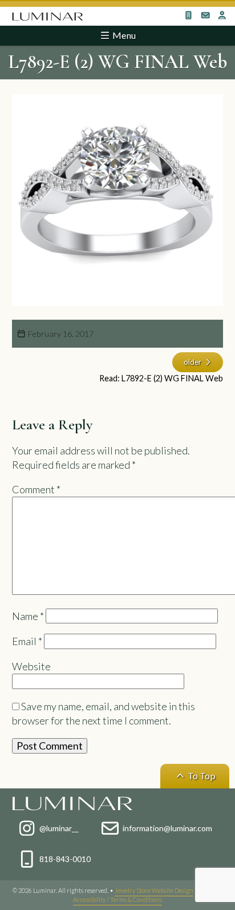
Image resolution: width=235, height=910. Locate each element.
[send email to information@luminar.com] (205, 15)
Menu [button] (123, 35)
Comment (36, 489)
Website (31, 666)
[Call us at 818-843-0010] (188, 15)
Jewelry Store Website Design (154, 890)
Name (28, 616)
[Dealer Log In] (221, 15)
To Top (201, 775)
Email (27, 641)
